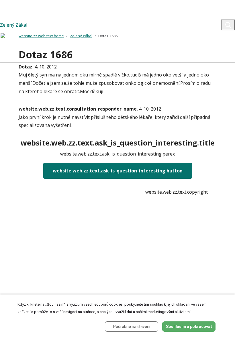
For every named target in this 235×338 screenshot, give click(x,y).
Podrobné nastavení (131, 326)
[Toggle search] (228, 24)
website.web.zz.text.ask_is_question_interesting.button (118, 171)
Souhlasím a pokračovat (189, 326)
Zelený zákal (81, 35)
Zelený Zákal (13, 25)
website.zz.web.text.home (41, 35)
